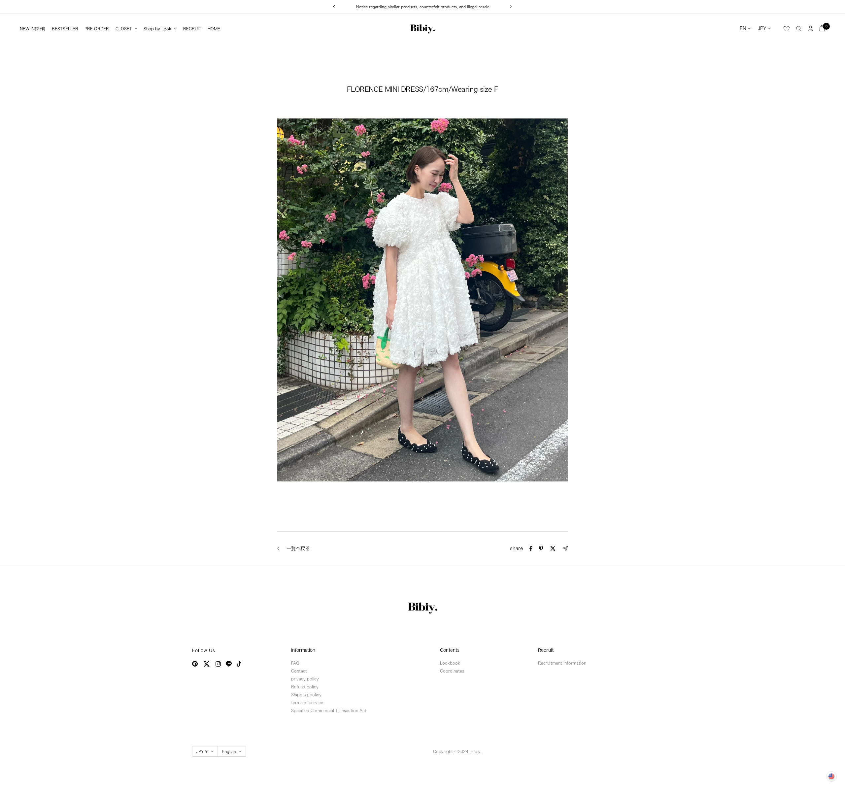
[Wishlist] (786, 28)
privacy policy (305, 679)
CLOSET (124, 29)
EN (743, 28)
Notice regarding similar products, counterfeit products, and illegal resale (422, 7)
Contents (449, 650)
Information (303, 650)
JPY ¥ (202, 751)
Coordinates (452, 671)
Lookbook (450, 663)
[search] (798, 28)
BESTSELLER (65, 29)
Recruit (546, 650)
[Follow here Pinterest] (195, 664)
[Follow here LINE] (229, 664)
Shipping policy (306, 695)
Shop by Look (157, 29)
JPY (762, 28)
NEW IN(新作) (32, 29)
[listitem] (530, 548)
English (229, 751)
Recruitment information (562, 663)
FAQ (295, 663)
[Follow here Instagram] (218, 664)
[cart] (822, 28)
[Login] (810, 28)
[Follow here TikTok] (239, 664)
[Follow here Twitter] (207, 664)
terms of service (307, 703)
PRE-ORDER (96, 29)
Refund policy (305, 687)
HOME (214, 29)
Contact (299, 671)
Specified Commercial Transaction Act (328, 710)
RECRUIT (192, 29)
